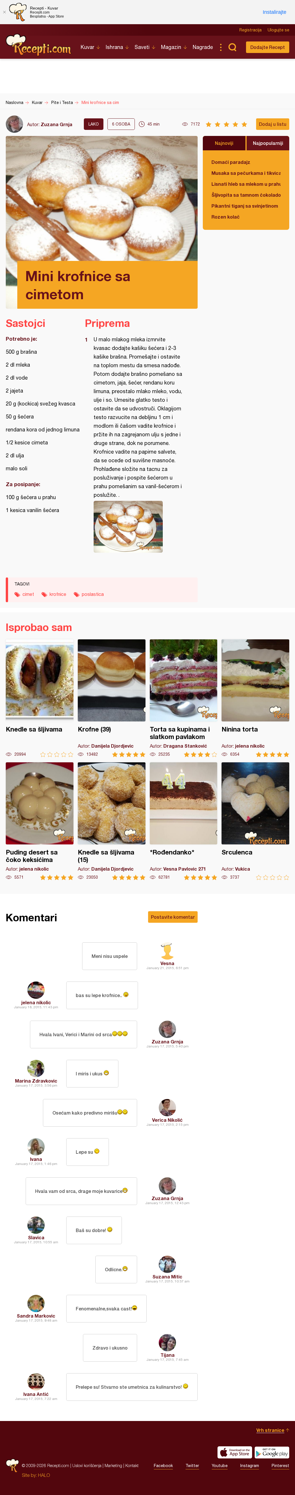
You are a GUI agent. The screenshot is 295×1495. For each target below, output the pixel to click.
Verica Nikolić (167, 1120)
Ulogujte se (278, 30)
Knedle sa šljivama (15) (111, 821)
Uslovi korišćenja (86, 1465)
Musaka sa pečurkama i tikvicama (246, 173)
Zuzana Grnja (56, 124)
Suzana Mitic (167, 1276)
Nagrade (203, 47)
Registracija (250, 30)
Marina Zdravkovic (36, 1080)
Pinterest (280, 1465)
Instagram (249, 1465)
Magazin (171, 47)
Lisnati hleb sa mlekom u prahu (246, 184)
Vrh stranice (270, 1430)
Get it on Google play (272, 1452)
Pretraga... (232, 47)
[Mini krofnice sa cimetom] (138, 527)
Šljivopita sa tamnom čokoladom (246, 195)
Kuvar (87, 47)
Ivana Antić (36, 1394)
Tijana (167, 1355)
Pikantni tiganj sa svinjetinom (244, 206)
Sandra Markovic (36, 1315)
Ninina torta (255, 698)
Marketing (113, 1465)
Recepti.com (39, 45)
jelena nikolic (36, 1002)
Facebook (163, 1465)
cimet (28, 594)
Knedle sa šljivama (39, 698)
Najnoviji (224, 143)
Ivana (36, 1159)
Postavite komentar (173, 917)
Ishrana (114, 47)
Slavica (36, 1237)
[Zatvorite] (4, 12)
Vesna (167, 963)
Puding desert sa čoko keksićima (39, 821)
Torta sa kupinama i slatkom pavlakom (184, 698)
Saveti (142, 47)
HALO (44, 1475)
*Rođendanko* (184, 821)
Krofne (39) (111, 698)
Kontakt (132, 1465)
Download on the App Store (235, 1452)
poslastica (93, 594)
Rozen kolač (225, 216)
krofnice (58, 594)
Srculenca (255, 821)
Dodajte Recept (267, 47)
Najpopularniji (268, 143)
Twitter (192, 1465)
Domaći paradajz (230, 162)
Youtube (220, 1465)
